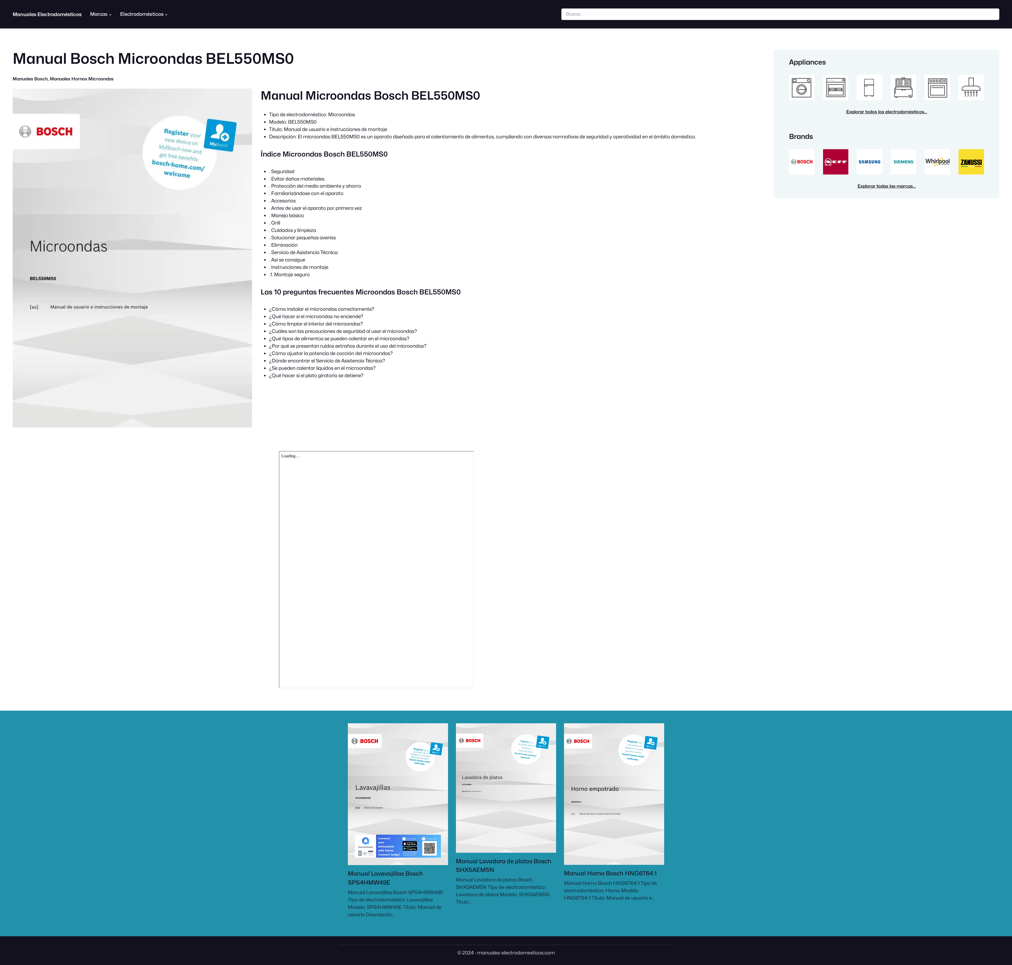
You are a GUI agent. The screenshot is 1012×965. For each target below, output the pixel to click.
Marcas (99, 14)
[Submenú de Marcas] (110, 14)
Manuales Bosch (30, 78)
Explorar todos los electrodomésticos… (886, 111)
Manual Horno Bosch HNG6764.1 (610, 873)
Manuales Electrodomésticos (47, 14)
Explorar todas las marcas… (887, 186)
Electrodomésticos (142, 14)
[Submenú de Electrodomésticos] (166, 14)
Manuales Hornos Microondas (82, 78)
